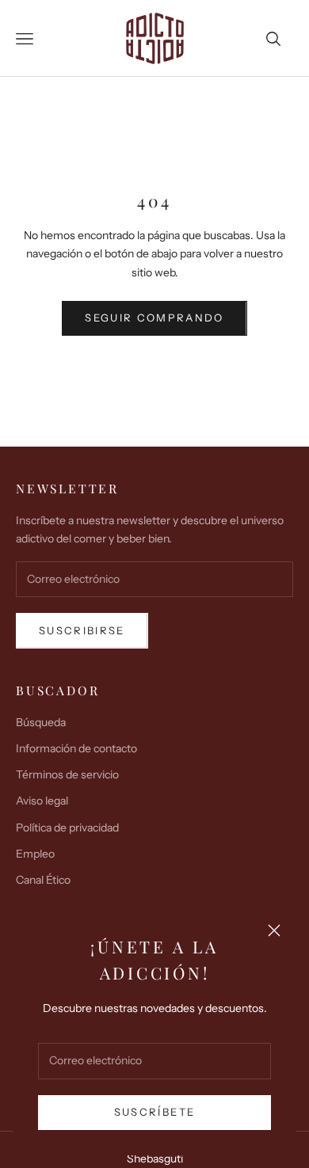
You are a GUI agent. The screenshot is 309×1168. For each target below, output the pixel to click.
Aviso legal (42, 800)
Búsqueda (41, 722)
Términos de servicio (67, 774)
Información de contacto (76, 748)
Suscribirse (82, 630)
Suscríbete (154, 1111)
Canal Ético (43, 880)
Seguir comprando (154, 317)
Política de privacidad (67, 827)
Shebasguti (155, 1158)
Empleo (35, 854)
